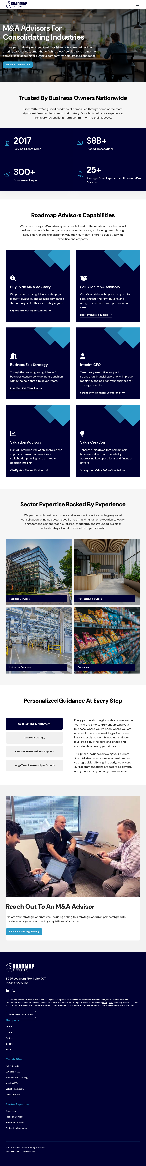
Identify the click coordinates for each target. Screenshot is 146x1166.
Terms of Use (29, 1151)
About (9, 1026)
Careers (10, 1032)
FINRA (104, 1002)
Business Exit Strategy (17, 1077)
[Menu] (137, 4)
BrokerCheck (130, 1005)
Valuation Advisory (15, 1088)
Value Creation (13, 1094)
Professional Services (16, 1128)
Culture (9, 1038)
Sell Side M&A (13, 1066)
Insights (10, 1043)
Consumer (11, 1111)
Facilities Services (15, 1116)
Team (8, 1049)
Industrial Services (15, 1122)
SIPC (111, 1002)
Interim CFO (12, 1083)
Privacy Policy (12, 1151)
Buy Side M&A (13, 1071)
